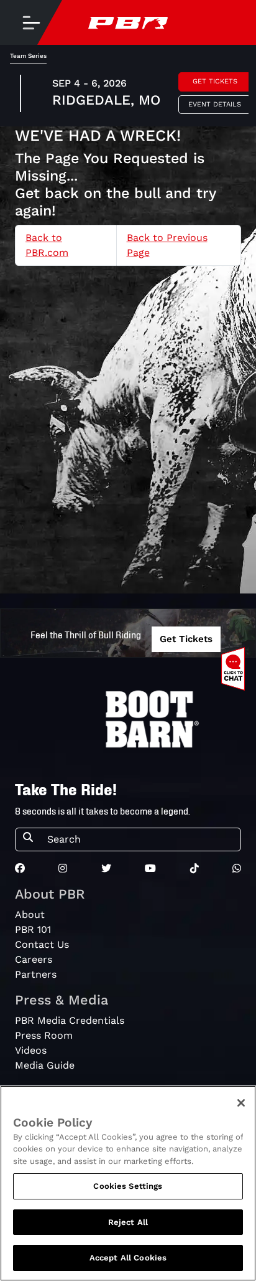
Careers (33, 959)
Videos (31, 1050)
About (30, 914)
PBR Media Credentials (69, 1020)
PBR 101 (33, 929)
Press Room (44, 1035)
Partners (36, 974)
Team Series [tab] (28, 55)
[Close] (241, 1103)
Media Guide (45, 1065)
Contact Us (42, 944)
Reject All (128, 1222)
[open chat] (235, 669)
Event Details (214, 104)
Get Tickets (215, 81)
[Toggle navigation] (31, 22)
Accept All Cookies (128, 1257)
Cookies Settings (127, 1186)
